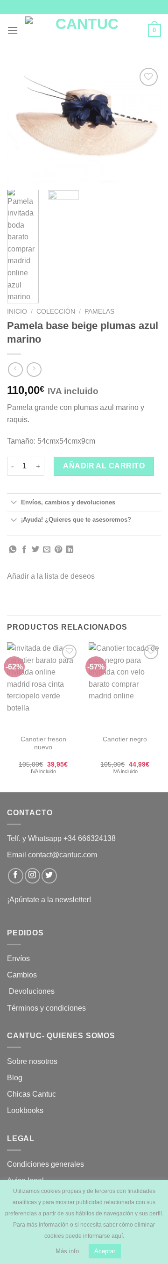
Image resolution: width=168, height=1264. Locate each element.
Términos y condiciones (47, 1008)
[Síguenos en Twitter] (49, 875)
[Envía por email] (46, 550)
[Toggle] (14, 502)
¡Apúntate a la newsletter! (49, 900)
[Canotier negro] (125, 685)
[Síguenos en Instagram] (32, 875)
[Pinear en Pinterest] (58, 550)
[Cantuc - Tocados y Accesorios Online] (83, 30)
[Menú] (12, 30)
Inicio (17, 311)
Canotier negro (125, 739)
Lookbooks (25, 1110)
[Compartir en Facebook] (24, 550)
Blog (14, 1078)
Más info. (68, 1251)
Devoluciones (31, 991)
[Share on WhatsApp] (12, 550)
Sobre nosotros (32, 1061)
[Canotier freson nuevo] (43, 685)
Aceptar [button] (104, 1251)
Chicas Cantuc (31, 1094)
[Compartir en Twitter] (35, 550)
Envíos (18, 958)
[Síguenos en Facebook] (15, 875)
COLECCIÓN (55, 311)
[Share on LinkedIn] (69, 550)
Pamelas (99, 311)
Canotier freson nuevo (43, 743)
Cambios (22, 975)
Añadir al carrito (104, 466)
